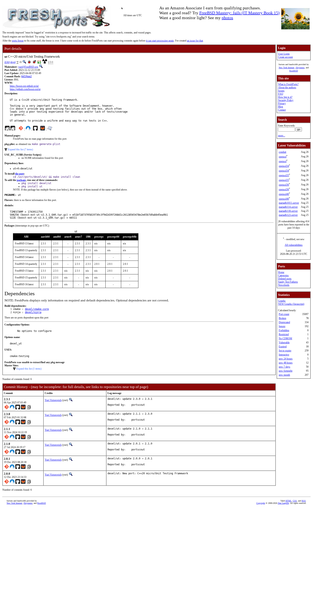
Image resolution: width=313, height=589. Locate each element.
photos (227, 17)
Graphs (282, 300)
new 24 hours (286, 358)
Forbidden (284, 330)
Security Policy (285, 100)
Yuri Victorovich (53, 400)
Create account (285, 57)
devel (13, 62)
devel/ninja (33, 312)
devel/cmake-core (37, 309)
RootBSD (293, 71)
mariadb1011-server (289, 202)
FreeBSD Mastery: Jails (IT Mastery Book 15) (239, 12)
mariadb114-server (288, 206)
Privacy (282, 103)
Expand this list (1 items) (29, 368)
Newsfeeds (283, 285)
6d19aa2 (26, 76)
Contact (282, 109)
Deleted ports (284, 278)
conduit (282, 151)
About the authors (287, 87)
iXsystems (300, 67)
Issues (281, 90)
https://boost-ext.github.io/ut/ (24, 86)
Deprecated (284, 322)
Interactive (284, 354)
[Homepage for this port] (7, 129)
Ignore (282, 326)
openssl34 (284, 166)
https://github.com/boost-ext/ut (25, 89)
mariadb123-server (288, 215)
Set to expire (285, 350)
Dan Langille (283, 503)
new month (284, 374)
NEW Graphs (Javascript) (291, 303)
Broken (282, 318)
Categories (283, 275)
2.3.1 (7, 62)
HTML (288, 501)
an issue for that (195, 40)
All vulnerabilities (294, 245)
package (21, 180)
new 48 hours (286, 362)
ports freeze (18, 40)
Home (281, 272)
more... (281, 135)
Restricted (284, 334)
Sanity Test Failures (288, 281)
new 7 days (284, 366)
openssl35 (284, 175)
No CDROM (285, 338)
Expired (283, 346)
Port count (284, 314)
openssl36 (284, 184)
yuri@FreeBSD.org (28, 66)
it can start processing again (160, 40)
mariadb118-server (288, 210)
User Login (284, 53)
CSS (295, 501)
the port (19, 173)
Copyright (260, 503)
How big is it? (285, 97)
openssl (282, 156)
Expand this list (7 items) (20, 149)
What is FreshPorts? (288, 84)
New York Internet (286, 67)
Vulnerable (284, 342)
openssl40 (284, 194)
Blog (280, 106)
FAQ (280, 93)
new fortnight (285, 370)
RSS (304, 501)
